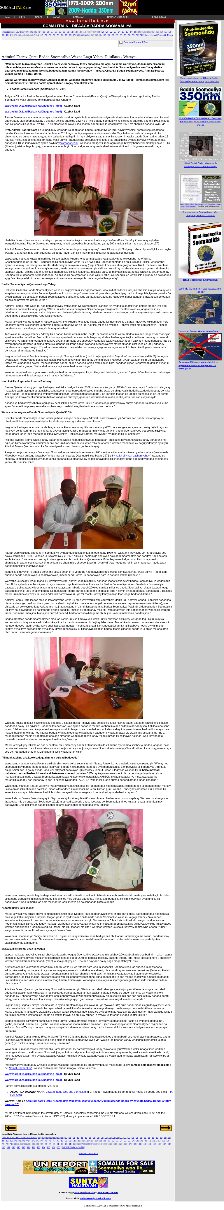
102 (104, 1144)
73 (137, 35)
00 (39, 1137)
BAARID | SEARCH (88, 1153)
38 (170, 32)
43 (19, 35)
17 (91, 32)
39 (3, 35)
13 (76, 32)
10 (64, 32)
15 (83, 32)
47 (34, 35)
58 (78, 35)
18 (95, 32)
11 (68, 32)
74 (141, 35)
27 (131, 32)
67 (113, 35)
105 (119, 1144)
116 (3, 1147)
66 (109, 35)
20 (103, 32)
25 (123, 32)
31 (143, 32)
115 (169, 1144)
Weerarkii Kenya (165, 35)
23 (115, 32)
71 (129, 35)
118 (13, 1147)
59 (81, 35)
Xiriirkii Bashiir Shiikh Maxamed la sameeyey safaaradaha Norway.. (200, 165)
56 (70, 35)
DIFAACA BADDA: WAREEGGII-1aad (19, 1137)
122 (33, 1147)
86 (38, 1144)
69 (121, 35)
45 (26, 35)
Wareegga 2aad (8, 32)
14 (80, 32)
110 (144, 1144)
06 (48, 32)
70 (125, 35)
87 (42, 1144)
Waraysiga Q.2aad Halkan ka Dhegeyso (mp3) (33, 111)
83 (26, 1144)
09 (60, 32)
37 (166, 32)
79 (11, 1144)
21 (107, 32)
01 (28, 32)
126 (53, 1147)
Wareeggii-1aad (150, 35)
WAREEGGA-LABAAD (73, 1147)
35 (158, 32)
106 (124, 1144)
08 (56, 32)
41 (11, 35)
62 (93, 35)
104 (114, 1144)
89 (50, 1144)
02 (32, 32)
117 (8, 1147)
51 (50, 35)
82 (22, 1144)
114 (164, 1144)
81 (19, 1144)
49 (42, 35)
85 (34, 1144)
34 (154, 32)
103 (109, 1144)
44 (22, 35)
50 (46, 35)
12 (72, 32)
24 (119, 32)
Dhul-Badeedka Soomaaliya (200, 279)
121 (28, 1147)
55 (66, 35)
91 (58, 1144)
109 (139, 1144)
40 (7, 35)
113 (159, 1144)
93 (66, 1144)
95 (74, 1144)
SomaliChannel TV (20, 1068)
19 (99, 32)
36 (162, 32)
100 (94, 1144)
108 (134, 1144)
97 (81, 1144)
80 (15, 1144)
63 (97, 35)
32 (146, 32)
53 (58, 35)
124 (43, 1147)
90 (54, 1144)
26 (127, 32)
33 (150, 32)
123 (38, 1147)
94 (70, 1144)
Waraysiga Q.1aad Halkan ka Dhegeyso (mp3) (33, 105)
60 (85, 35)
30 (157, 1137)
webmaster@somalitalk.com (95, 1198)
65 (105, 35)
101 (99, 1144)
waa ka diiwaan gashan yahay (131, 455)
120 (23, 1147)
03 (36, 32)
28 (135, 32)
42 (15, 35)
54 (62, 35)
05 (44, 32)
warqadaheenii (69, 143)
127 (58, 1147)
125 (48, 1147)
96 (78, 1144)
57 (74, 35)
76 (168, 1141)
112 (154, 1144)
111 (149, 1144)
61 (89, 35)
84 (30, 1144)
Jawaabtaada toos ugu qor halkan (66, 1091)
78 (7, 1144)
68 (117, 35)
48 (38, 35)
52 (54, 35)
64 (101, 35)
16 (87, 32)
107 (129, 1144)
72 (133, 35)
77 (3, 1144)
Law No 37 (21, 32)
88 (46, 1144)
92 (62, 1144)
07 (52, 32)
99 (89, 1144)
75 (164, 1141)
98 (85, 1144)
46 (30, 35)
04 (40, 32)
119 (18, 1147)
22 (111, 32)
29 (139, 32)
